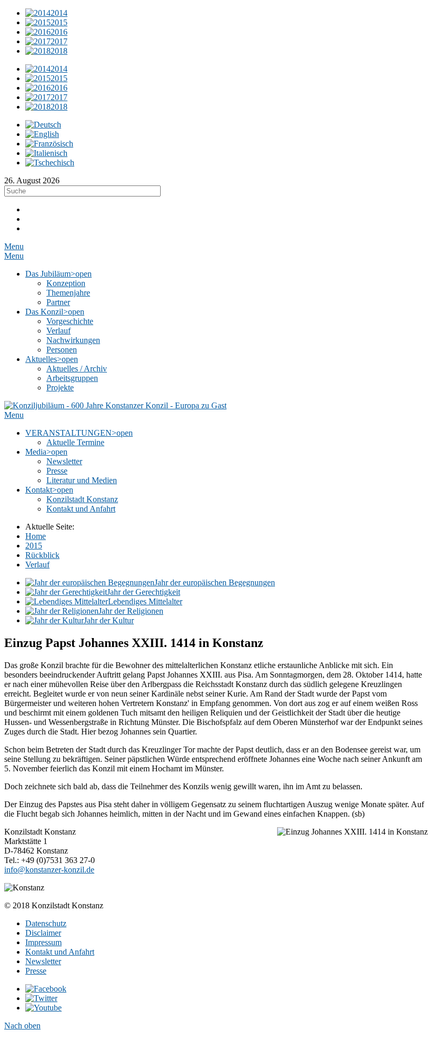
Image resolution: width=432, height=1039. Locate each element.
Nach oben (22, 1025)
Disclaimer (43, 932)
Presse (35, 970)
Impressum (43, 942)
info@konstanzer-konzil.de (49, 869)
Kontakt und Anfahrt (59, 951)
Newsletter (43, 961)
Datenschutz (45, 923)
